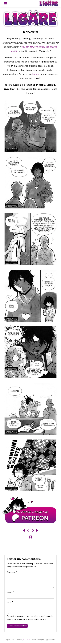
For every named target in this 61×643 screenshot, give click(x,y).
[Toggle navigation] (5, 3)
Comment (11, 572)
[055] (37, 531)
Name (9, 592)
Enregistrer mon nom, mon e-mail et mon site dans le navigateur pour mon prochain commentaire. (30, 618)
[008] (28, 531)
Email (9, 602)
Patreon (36, 74)
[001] (24, 531)
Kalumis (26, 639)
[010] (33, 531)
